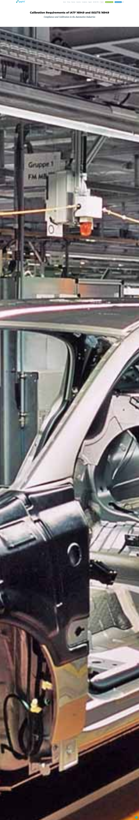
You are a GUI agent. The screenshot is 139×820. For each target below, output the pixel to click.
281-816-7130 (96, 2)
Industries (78, 2)
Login (102, 2)
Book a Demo (118, 2)
